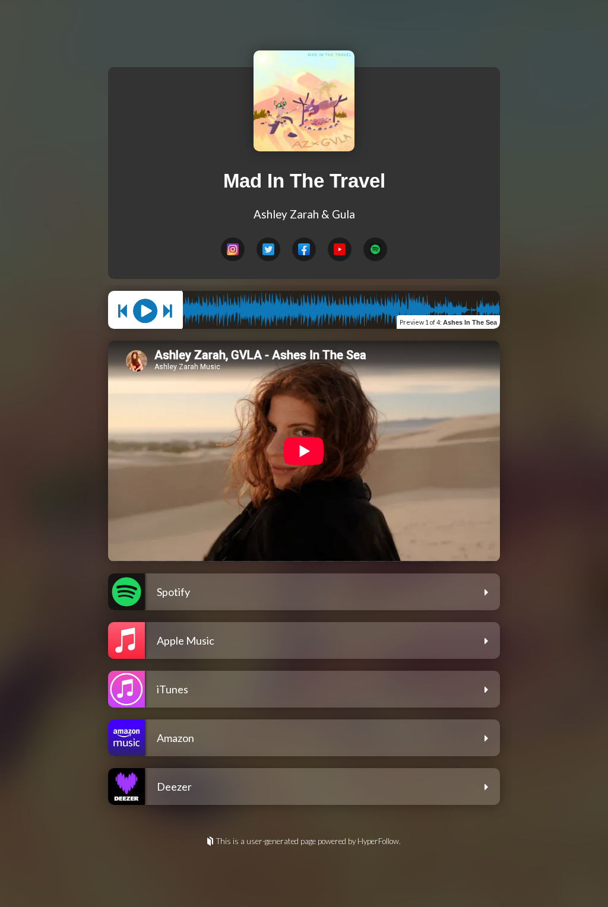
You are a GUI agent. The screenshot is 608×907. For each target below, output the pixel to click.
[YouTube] (340, 249)
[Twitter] (268, 249)
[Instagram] (233, 249)
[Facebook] (304, 249)
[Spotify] (375, 249)
